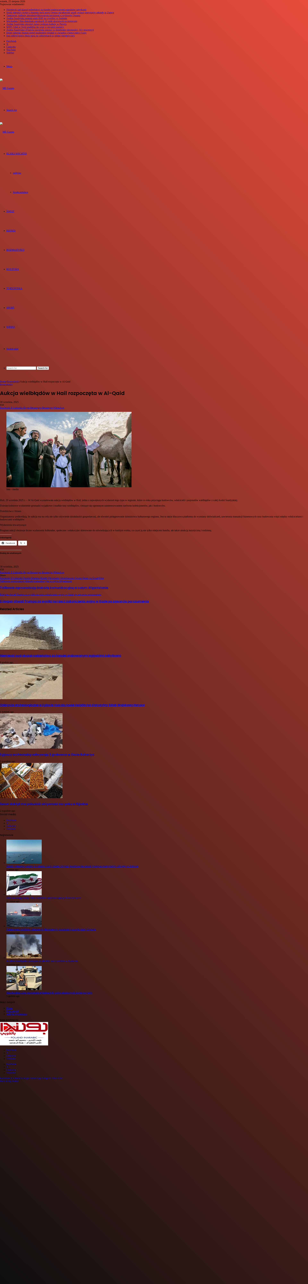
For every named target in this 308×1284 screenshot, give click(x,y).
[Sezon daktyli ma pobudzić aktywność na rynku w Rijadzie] (31, 797)
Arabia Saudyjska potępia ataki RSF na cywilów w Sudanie (36, 18)
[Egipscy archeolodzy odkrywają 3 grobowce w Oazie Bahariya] (31, 747)
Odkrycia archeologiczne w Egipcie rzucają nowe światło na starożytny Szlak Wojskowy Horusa (72, 705)
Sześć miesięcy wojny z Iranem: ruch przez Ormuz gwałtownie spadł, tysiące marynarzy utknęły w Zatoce (60, 12)
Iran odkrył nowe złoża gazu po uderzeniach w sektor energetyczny (40, 35)
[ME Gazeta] (7, 88)
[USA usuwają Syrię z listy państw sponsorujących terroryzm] (24, 894)
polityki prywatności (16, 1014)
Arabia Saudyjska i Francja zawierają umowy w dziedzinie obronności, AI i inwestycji (50, 30)
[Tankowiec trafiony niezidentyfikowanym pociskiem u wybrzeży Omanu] (24, 926)
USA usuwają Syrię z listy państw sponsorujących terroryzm (43, 898)
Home (3, 381)
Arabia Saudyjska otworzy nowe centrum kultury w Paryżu (36, 24)
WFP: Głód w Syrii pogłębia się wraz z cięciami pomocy (35, 27)
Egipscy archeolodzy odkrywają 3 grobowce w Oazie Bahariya (47, 754)
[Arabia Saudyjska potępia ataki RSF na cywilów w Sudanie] (24, 957)
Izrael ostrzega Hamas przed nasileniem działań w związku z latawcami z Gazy (46, 32)
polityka (17, 173)
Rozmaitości (15, 250)
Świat (10, 211)
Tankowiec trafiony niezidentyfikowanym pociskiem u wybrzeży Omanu (43, 15)
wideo (10, 327)
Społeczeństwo (20, 192)
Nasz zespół (12, 1011)
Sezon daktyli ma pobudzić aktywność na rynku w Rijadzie (44, 804)
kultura (12, 269)
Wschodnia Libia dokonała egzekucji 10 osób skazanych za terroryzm (41, 21)
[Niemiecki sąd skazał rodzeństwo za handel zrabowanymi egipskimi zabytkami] (31, 648)
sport (10, 307)
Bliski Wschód (16, 153)
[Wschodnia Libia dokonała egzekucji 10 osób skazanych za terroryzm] (24, 989)
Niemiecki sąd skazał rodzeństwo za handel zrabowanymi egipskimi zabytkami (46, 9)
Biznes (11, 230)
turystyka (14, 288)
